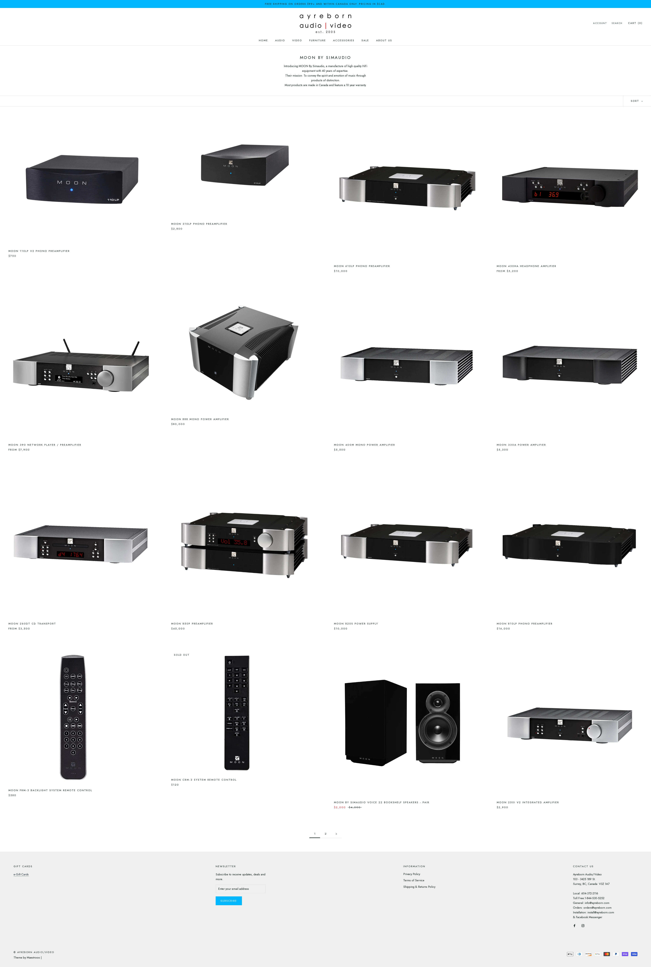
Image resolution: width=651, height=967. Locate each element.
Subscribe (229, 901)
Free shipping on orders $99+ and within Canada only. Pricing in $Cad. (325, 4)
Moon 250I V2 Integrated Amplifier (528, 802)
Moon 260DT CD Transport (32, 624)
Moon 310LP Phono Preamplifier (199, 224)
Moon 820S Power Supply (356, 624)
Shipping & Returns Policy (419, 887)
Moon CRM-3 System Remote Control (204, 780)
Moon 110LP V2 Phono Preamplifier (39, 251)
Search (617, 23)
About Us (384, 40)
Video (297, 40)
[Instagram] (582, 925)
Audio (280, 40)
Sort (635, 101)
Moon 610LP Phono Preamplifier (362, 266)
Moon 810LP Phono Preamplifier (525, 624)
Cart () (635, 23)
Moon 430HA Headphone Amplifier (526, 266)
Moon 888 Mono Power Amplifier (200, 419)
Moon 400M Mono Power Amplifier (364, 445)
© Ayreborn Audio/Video (34, 952)
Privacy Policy (411, 874)
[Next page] (336, 834)
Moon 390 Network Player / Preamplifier (44, 445)
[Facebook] (574, 925)
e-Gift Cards (21, 874)
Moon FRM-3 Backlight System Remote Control (50, 790)
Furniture (317, 40)
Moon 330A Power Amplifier (521, 445)
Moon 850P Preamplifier (192, 624)
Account (600, 23)
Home (263, 40)
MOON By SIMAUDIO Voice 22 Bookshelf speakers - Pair (381, 802)
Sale (365, 40)
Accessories (343, 40)
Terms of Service (413, 880)
